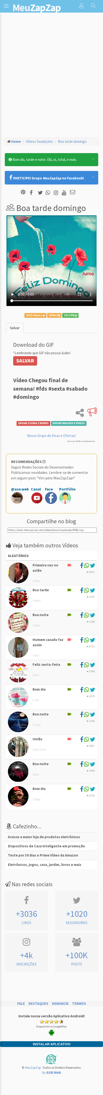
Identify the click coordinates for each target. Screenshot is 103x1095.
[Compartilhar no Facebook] (32, 192)
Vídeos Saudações (39, 141)
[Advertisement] (51, 78)
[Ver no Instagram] (57, 192)
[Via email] (72, 192)
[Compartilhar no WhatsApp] (49, 192)
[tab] (14, 328)
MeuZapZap (33, 1068)
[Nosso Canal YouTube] (64, 192)
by (51, 1072)
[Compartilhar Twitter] (41, 192)
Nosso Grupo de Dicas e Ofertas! (51, 435)
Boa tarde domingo (72, 141)
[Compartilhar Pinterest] (23, 192)
